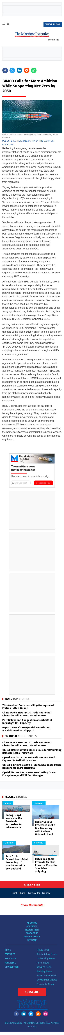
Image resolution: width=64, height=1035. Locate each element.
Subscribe (32, 992)
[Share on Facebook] (5, 70)
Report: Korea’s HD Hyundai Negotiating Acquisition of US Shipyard (26, 729)
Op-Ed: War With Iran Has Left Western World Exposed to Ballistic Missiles (29, 759)
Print (14, 893)
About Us (32, 923)
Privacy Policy (32, 936)
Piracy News (43, 949)
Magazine (10, 962)
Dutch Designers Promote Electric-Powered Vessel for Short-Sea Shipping (46, 865)
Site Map (32, 940)
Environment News (47, 979)
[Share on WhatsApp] (34, 70)
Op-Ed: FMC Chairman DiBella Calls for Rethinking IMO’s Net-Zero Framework (32, 751)
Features (10, 954)
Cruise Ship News (46, 958)
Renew (46, 893)
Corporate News (45, 984)
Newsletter (34, 893)
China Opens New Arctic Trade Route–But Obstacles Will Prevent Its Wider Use (26, 714)
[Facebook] (16, 1013)
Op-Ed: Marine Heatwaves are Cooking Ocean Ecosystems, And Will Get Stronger (29, 774)
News (8, 949)
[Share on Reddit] (26, 70)
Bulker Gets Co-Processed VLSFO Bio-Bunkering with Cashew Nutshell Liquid (45, 828)
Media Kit (53, 39)
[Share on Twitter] (12, 70)
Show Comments (32, 905)
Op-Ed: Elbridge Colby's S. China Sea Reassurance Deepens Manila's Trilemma (32, 766)
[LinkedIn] (23, 1013)
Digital (22, 893)
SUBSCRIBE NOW (52, 24)
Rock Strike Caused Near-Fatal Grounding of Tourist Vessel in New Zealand (16, 862)
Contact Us (32, 933)
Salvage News (44, 967)
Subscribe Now (43, 483)
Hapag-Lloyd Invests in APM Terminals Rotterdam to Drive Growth (13, 821)
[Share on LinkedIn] (19, 70)
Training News (44, 971)
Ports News (43, 962)
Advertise (32, 926)
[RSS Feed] (38, 1013)
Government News (46, 975)
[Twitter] (30, 1013)
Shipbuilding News (47, 954)
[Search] (8, 24)
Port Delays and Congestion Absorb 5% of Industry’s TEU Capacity (27, 722)
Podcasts (10, 958)
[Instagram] (45, 1013)
